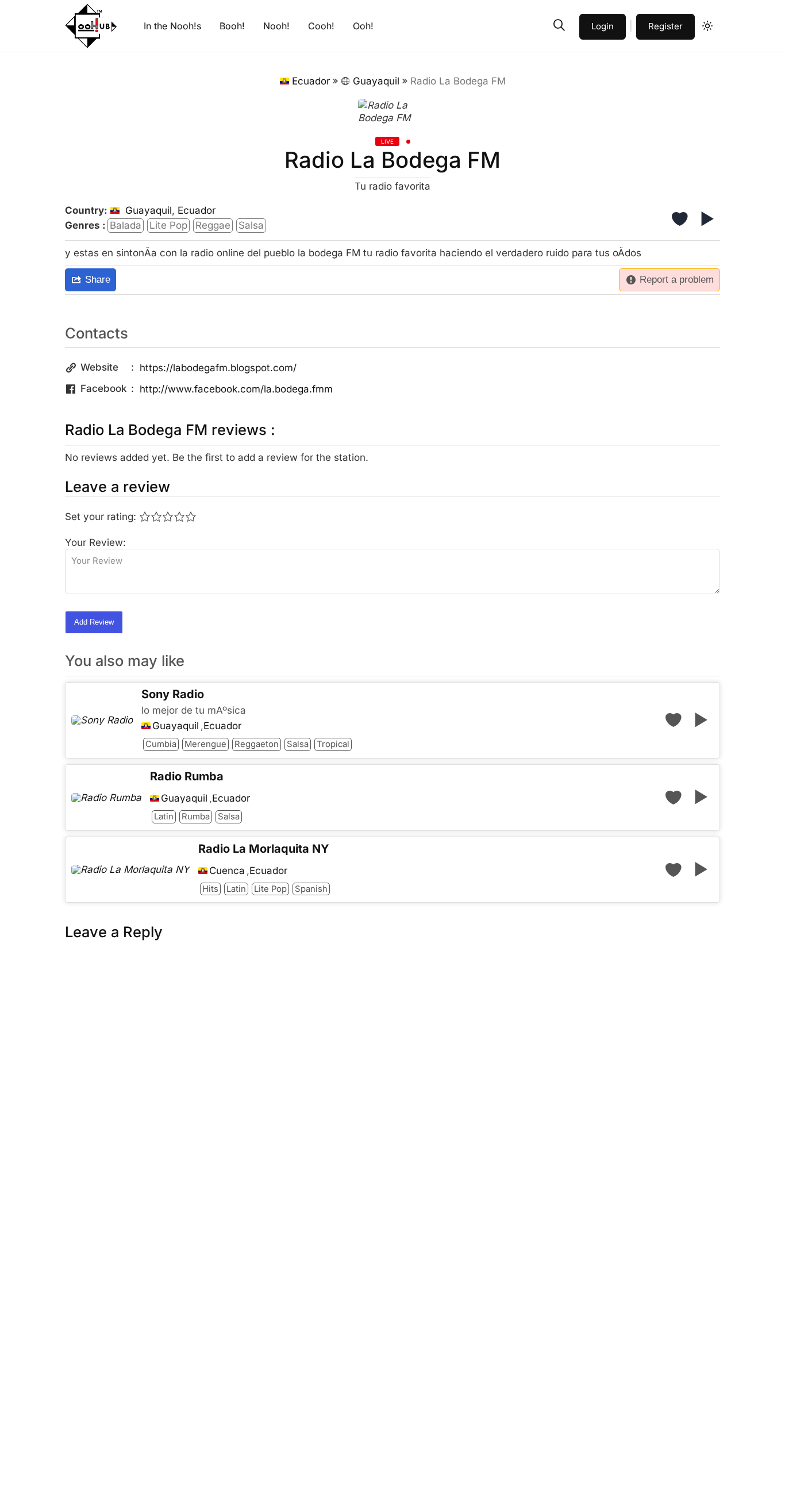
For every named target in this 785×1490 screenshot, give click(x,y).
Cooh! (321, 26)
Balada (125, 225)
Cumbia (160, 744)
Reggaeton (256, 744)
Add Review (94, 622)
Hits (210, 889)
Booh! (232, 26)
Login (602, 26)
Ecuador (311, 81)
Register (665, 26)
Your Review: (95, 542)
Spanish (311, 889)
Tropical (333, 744)
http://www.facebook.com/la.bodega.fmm (236, 389)
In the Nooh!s (172, 26)
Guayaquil (376, 81)
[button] (559, 25)
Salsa (251, 225)
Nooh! (276, 26)
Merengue (205, 744)
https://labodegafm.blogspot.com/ (218, 368)
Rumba (196, 816)
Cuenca (227, 871)
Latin (164, 816)
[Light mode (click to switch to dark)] (707, 26)
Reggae (212, 225)
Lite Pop (168, 225)
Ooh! (363, 26)
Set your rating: (100, 516)
